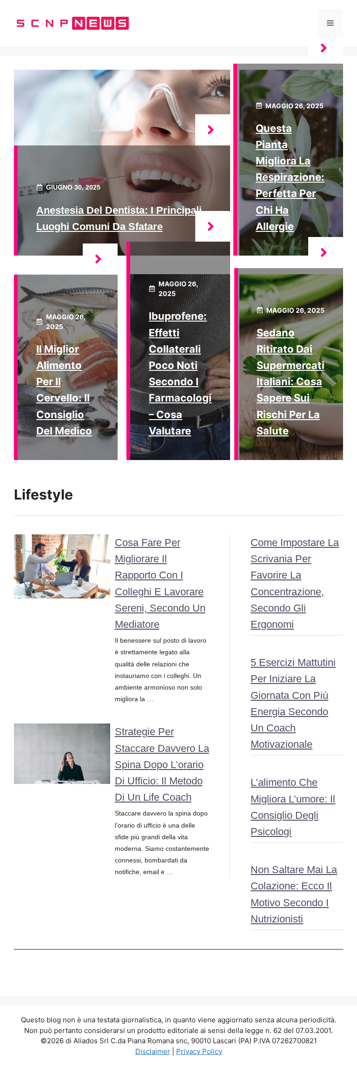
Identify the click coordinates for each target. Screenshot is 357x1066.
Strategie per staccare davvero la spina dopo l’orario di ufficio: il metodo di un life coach (162, 764)
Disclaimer (152, 1051)
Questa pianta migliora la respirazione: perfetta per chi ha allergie (290, 177)
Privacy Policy (199, 1051)
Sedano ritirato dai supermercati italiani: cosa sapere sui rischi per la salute (290, 382)
